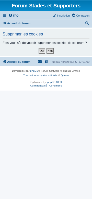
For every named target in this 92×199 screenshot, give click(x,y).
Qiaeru (65, 75)
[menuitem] (13, 16)
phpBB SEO (54, 82)
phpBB (34, 70)
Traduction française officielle (40, 75)
